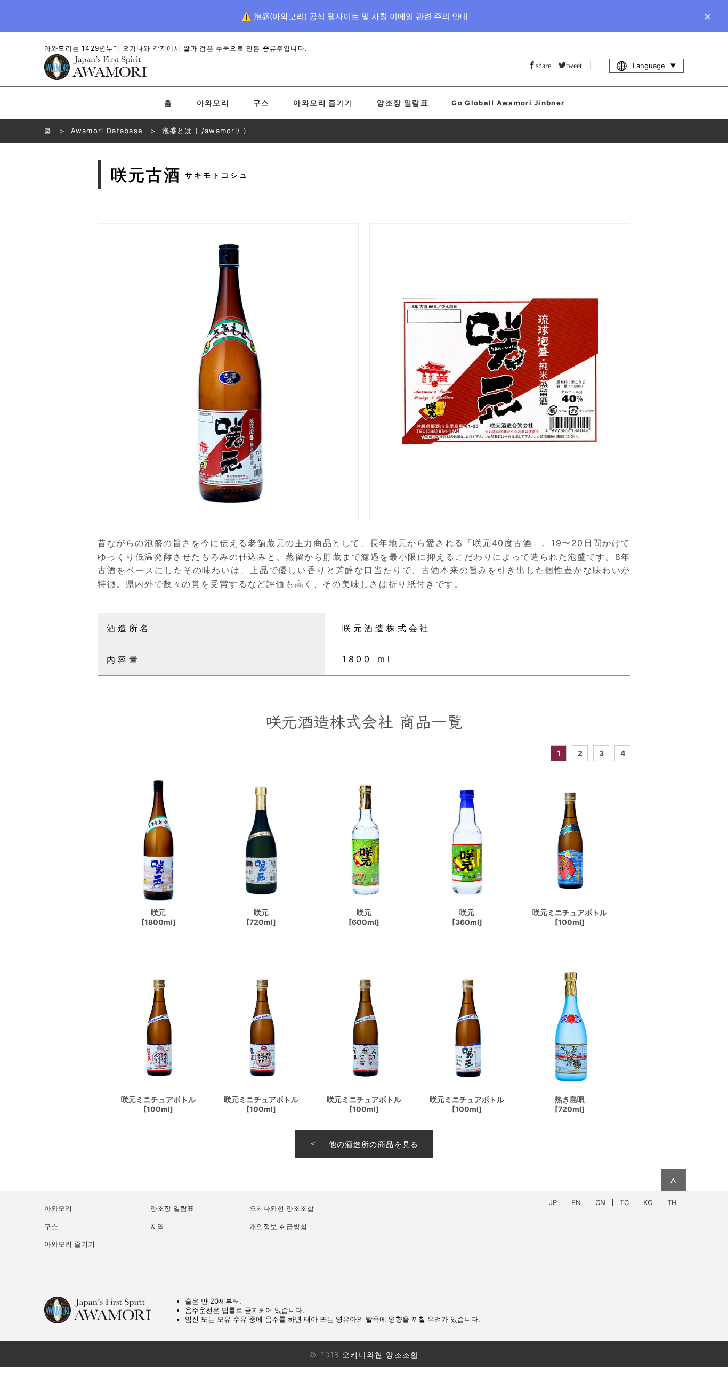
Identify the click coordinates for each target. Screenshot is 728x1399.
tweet (574, 65)
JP (553, 1202)
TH (672, 1202)
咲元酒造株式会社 (386, 628)
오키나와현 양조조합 (281, 1208)
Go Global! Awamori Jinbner (507, 103)
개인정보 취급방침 (278, 1226)
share (543, 65)
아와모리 (213, 102)
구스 (261, 102)
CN (600, 1202)
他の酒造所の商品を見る (374, 1144)
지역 (157, 1226)
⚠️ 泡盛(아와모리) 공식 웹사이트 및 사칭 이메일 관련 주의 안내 (354, 16)
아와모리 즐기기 (323, 102)
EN (576, 1202)
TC (624, 1202)
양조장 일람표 (402, 102)
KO (648, 1202)
